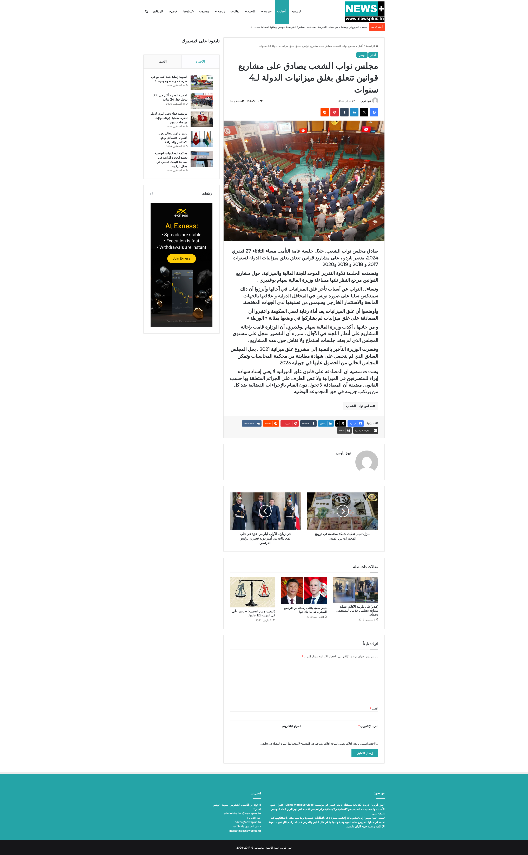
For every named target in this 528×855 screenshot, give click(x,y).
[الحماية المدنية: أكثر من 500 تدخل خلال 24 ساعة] (202, 101)
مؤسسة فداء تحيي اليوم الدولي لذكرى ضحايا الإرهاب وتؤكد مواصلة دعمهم (168, 118)
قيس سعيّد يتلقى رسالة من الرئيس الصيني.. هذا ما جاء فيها (305, 610)
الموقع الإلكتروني (291, 726)
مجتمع (205, 11)
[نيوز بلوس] (365, 11)
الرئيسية (297, 11)
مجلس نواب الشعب (359, 406)
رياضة (221, 11)
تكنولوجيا (188, 11)
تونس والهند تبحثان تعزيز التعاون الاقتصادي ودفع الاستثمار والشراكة (172, 138)
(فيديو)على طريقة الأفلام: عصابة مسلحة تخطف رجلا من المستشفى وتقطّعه (357, 610)
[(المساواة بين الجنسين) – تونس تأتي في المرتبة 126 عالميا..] (252, 592)
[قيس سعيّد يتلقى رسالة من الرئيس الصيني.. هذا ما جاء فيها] (304, 590)
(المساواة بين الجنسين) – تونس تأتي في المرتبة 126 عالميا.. (253, 613)
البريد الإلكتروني (368, 726)
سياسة (267, 11)
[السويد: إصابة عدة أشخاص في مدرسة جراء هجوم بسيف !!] (202, 82)
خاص (174, 11)
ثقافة (236, 11)
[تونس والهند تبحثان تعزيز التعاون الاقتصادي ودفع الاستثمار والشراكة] (202, 139)
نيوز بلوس (366, 100)
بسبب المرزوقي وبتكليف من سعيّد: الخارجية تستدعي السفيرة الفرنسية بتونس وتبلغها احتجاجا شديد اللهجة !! (305, 26)
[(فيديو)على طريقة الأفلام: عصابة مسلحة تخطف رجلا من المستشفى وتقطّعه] (355, 589)
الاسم (374, 708)
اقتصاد (251, 11)
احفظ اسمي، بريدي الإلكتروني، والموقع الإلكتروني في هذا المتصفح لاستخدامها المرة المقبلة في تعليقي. (317, 743)
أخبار (283, 11)
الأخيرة (200, 61)
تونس (362, 55)
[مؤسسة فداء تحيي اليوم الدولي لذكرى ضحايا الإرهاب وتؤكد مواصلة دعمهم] (202, 119)
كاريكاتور (157, 11)
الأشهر (162, 61)
